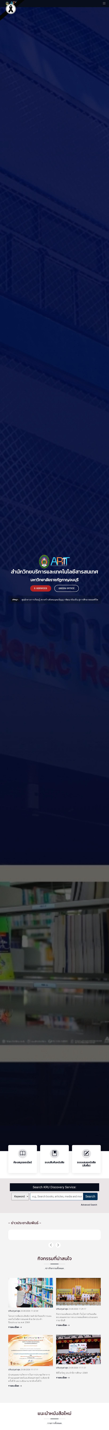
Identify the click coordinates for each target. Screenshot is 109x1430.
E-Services (40, 588)
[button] (51, 1245)
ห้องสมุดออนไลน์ (22, 1162)
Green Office (67, 588)
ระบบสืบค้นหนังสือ (54, 1162)
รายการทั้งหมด (54, 1423)
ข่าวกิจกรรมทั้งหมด (54, 1268)
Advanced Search (89, 1205)
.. (44, 1268)
